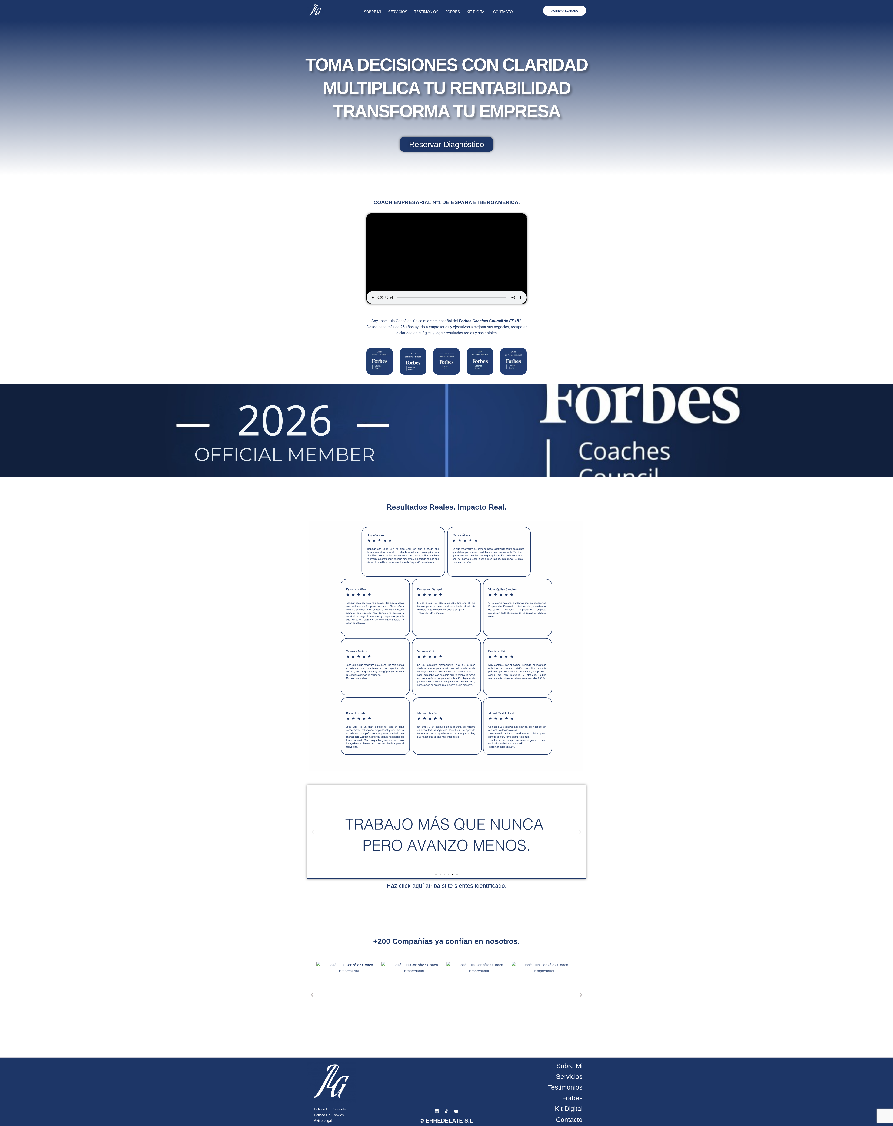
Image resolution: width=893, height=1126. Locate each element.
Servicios (397, 12)
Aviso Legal (323, 1121)
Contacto (503, 12)
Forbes (452, 12)
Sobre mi (372, 12)
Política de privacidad (330, 1109)
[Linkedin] (436, 1111)
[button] (564, 11)
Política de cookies (329, 1115)
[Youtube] (456, 1111)
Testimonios (426, 12)
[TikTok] (446, 1111)
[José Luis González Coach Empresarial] (379, 361)
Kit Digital (476, 12)
